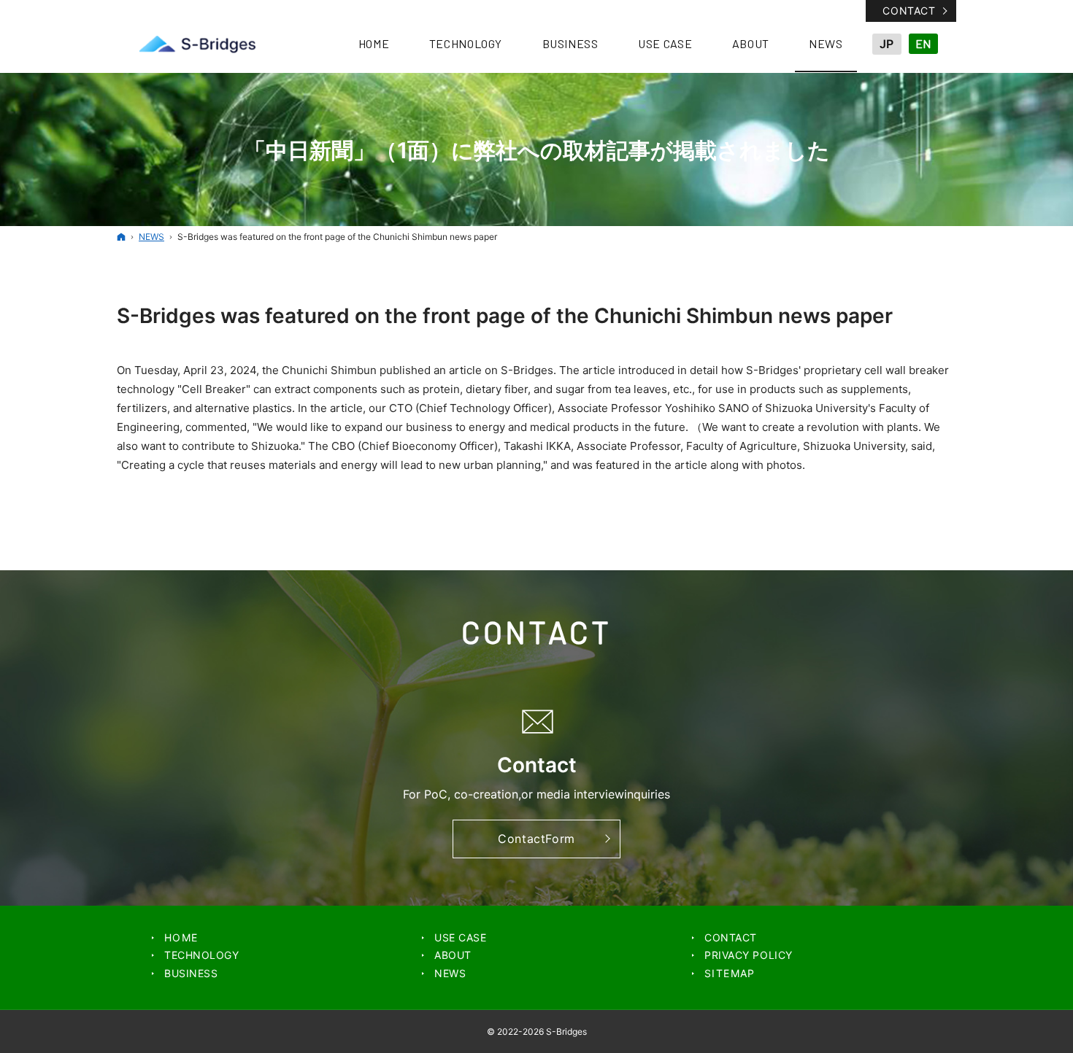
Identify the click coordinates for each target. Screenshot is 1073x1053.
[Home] (121, 237)
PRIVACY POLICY (748, 955)
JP (886, 43)
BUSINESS (191, 973)
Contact (908, 10)
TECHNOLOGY (201, 955)
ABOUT (453, 955)
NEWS (450, 973)
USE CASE (460, 937)
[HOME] (197, 44)
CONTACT (730, 937)
